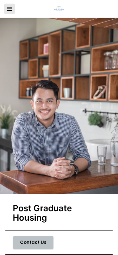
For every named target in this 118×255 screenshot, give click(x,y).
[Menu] (9, 9)
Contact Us (33, 242)
